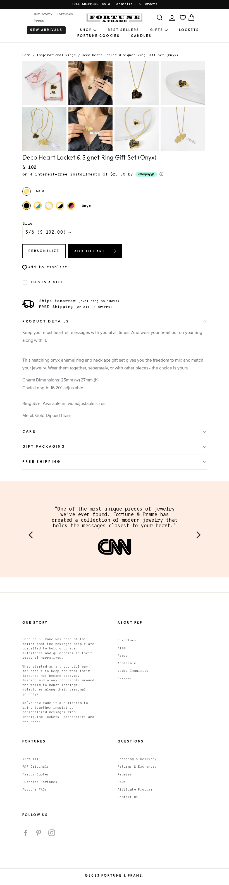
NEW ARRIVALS (46, 30)
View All (30, 759)
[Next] (198, 535)
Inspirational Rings (56, 55)
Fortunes (65, 14)
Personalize (43, 251)
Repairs (125, 775)
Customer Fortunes (39, 782)
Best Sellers (123, 30)
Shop (86, 30)
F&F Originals (35, 767)
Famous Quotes (35, 775)
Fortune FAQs (34, 790)
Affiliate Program (135, 790)
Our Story (43, 14)
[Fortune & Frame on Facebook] (25, 832)
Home (26, 55)
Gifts (156, 30)
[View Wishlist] (183, 17)
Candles (141, 36)
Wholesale (127, 663)
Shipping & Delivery (137, 759)
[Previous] (31, 535)
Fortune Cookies (98, 36)
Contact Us (128, 797)
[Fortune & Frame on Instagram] (51, 832)
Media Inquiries (133, 671)
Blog (122, 648)
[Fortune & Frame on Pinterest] (38, 832)
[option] (114, 4)
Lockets (189, 30)
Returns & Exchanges (137, 767)
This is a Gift (47, 282)
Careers (125, 678)
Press (39, 21)
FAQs (122, 782)
